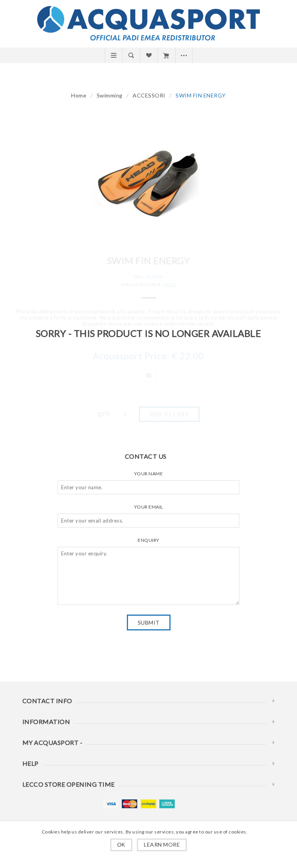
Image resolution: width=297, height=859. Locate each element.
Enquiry (148, 540)
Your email (148, 507)
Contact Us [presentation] (146, 456)
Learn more (162, 844)
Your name (148, 473)
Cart (166, 55)
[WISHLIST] (148, 55)
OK (121, 845)
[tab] (148, 456)
